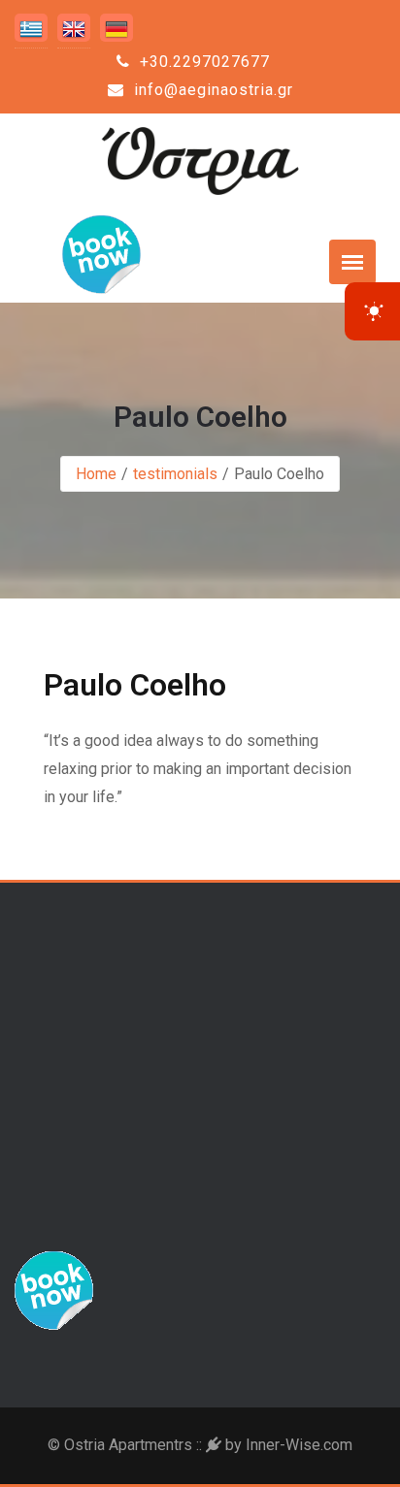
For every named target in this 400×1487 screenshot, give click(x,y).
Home (96, 474)
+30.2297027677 (202, 61)
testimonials (175, 474)
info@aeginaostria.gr (211, 90)
